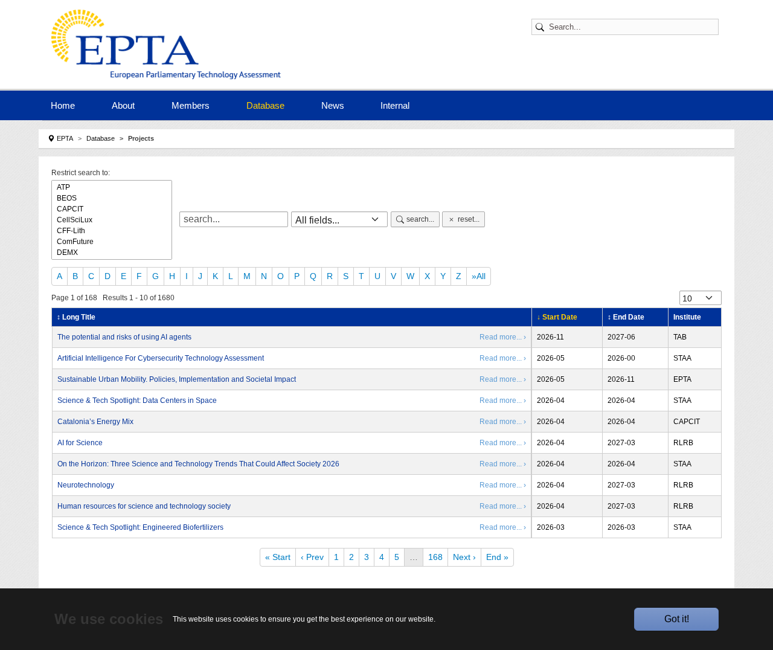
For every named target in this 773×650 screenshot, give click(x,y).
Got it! (676, 619)
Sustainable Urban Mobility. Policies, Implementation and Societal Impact (176, 379)
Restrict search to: (80, 173)
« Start (277, 557)
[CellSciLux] (111, 219)
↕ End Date (626, 317)
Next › (464, 557)
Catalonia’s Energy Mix (95, 421)
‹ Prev (312, 557)
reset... (469, 219)
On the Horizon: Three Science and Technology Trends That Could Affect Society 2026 (198, 464)
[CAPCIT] (111, 209)
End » (497, 557)
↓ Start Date (557, 317)
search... (420, 219)
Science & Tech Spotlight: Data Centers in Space (137, 400)
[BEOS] (111, 198)
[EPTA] (169, 44)
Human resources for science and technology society (144, 506)
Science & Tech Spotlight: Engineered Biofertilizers (140, 527)
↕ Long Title (76, 317)
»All (479, 276)
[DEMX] (111, 252)
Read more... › (503, 337)
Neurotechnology (85, 485)
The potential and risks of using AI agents (124, 337)
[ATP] (111, 187)
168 (435, 557)
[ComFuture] (111, 241)
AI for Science (80, 443)
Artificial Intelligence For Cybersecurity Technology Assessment (160, 358)
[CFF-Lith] (111, 230)
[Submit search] (542, 26)
